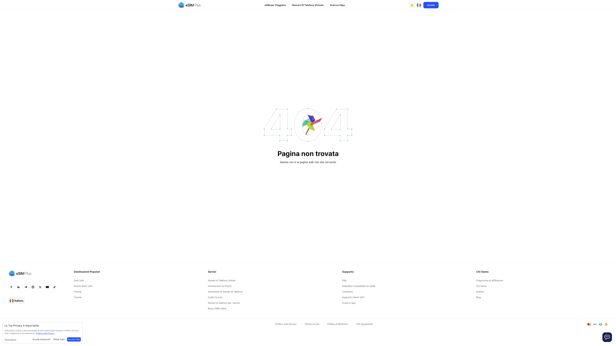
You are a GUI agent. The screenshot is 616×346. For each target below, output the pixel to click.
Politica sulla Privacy (286, 324)
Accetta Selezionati (41, 339)
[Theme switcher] (412, 5)
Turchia (77, 297)
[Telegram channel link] (25, 287)
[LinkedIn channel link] (18, 287)
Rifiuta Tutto (59, 339)
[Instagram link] (33, 287)
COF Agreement (364, 324)
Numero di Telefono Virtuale (308, 5)
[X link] (40, 287)
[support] (607, 337)
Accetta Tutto (74, 339)
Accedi (431, 5)
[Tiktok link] (54, 287)
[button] (419, 5)
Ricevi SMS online (217, 308)
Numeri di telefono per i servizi (224, 302)
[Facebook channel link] (11, 287)
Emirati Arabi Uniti (83, 286)
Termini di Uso (312, 324)
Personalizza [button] (10, 339)
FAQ (344, 280)
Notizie (480, 291)
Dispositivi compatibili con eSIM (358, 286)
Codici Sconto (215, 297)
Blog (478, 297)
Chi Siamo (481, 286)
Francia (77, 291)
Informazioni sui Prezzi (219, 286)
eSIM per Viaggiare (275, 5)
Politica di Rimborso (337, 324)
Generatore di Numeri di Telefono (225, 291)
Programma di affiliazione (489, 280)
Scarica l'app (349, 302)
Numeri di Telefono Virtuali (221, 280)
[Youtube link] (47, 287)
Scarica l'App (337, 5)
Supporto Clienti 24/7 (353, 297)
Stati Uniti (79, 280)
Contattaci (347, 291)
